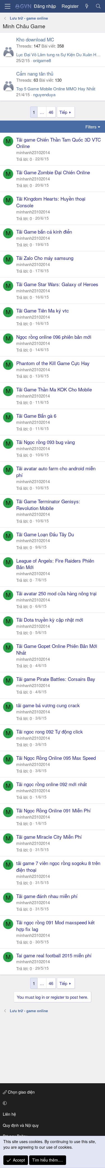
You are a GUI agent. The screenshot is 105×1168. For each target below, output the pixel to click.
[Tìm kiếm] (98, 6)
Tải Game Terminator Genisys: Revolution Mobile (48, 504)
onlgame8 (42, 60)
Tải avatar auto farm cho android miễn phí (55, 471)
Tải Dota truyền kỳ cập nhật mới (49, 619)
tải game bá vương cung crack (48, 705)
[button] (51, 1103)
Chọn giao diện (21, 1092)
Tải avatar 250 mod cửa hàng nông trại (56, 593)
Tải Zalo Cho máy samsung (44, 257)
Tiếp (63, 112)
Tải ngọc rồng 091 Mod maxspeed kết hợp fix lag (55, 925)
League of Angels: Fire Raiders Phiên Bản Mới (55, 564)
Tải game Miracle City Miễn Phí (49, 836)
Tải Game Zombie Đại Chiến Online (53, 172)
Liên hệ (9, 1114)
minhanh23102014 (33, 152)
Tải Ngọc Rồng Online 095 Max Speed (56, 757)
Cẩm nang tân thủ (34, 73)
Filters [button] (91, 127)
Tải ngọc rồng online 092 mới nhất (51, 784)
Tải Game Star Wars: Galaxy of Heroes (57, 284)
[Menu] (7, 6)
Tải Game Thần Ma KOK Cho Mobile (54, 389)
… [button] (42, 112)
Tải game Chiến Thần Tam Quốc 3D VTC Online (58, 143)
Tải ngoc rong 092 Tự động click (49, 731)
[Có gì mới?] (87, 6)
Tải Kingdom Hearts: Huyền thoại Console (50, 202)
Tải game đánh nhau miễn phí (47, 895)
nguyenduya (44, 94)
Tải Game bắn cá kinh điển (44, 231)
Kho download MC (35, 39)
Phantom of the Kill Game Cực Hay (53, 362)
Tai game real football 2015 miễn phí (54, 955)
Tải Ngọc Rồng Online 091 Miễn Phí (53, 810)
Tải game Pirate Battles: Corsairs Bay (55, 678)
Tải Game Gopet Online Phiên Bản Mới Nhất (56, 649)
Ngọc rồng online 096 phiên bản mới (53, 336)
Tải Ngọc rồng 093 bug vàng (45, 441)
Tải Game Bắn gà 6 (36, 415)
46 (51, 112)
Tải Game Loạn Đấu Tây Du (45, 534)
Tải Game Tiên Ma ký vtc (42, 310)
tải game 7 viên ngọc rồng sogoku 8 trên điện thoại (58, 866)
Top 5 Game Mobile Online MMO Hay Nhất (55, 88)
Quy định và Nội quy (21, 1125)
